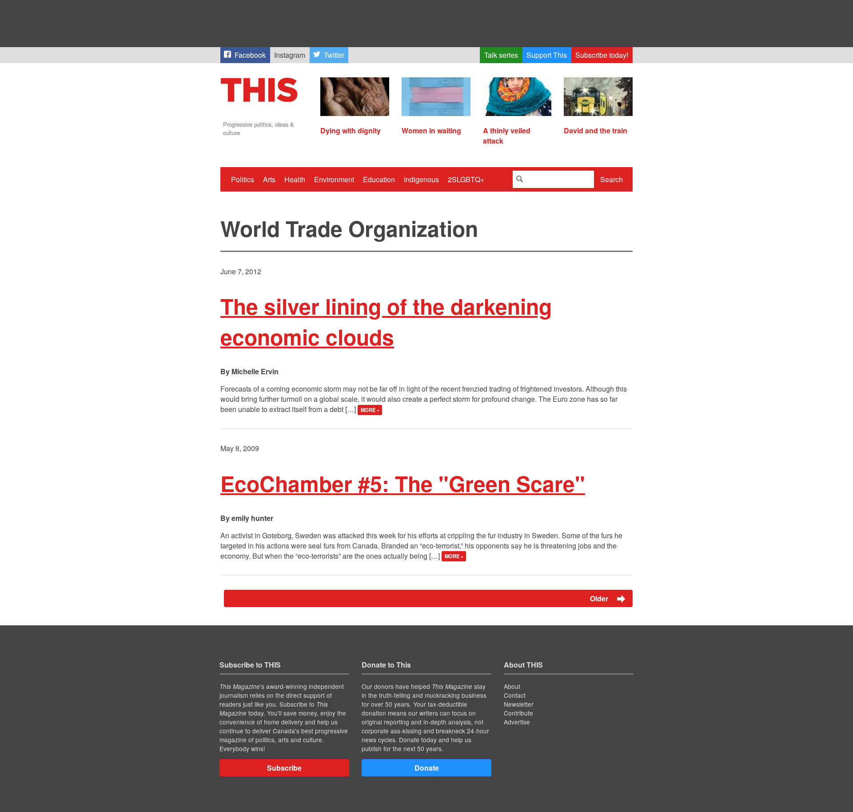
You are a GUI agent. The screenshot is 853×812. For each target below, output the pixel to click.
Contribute (518, 712)
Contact (515, 695)
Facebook (250, 55)
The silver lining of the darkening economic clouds (386, 321)
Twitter (334, 55)
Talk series (501, 55)
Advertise (517, 721)
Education (379, 179)
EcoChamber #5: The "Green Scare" (402, 483)
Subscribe (284, 768)
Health (294, 179)
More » (370, 409)
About (512, 686)
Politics (242, 179)
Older (600, 598)
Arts (269, 179)
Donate (427, 768)
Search (611, 179)
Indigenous (421, 179)
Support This (546, 55)
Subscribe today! (601, 55)
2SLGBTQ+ (466, 179)
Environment (334, 179)
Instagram (289, 55)
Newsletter (519, 704)
